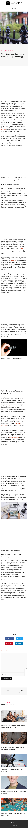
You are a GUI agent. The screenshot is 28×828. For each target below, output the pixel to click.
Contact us (14, 822)
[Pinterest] (14, 825)
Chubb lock (13, 260)
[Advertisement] (14, 86)
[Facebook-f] (11, 825)
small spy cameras (14, 437)
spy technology (11, 406)
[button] (9, 638)
